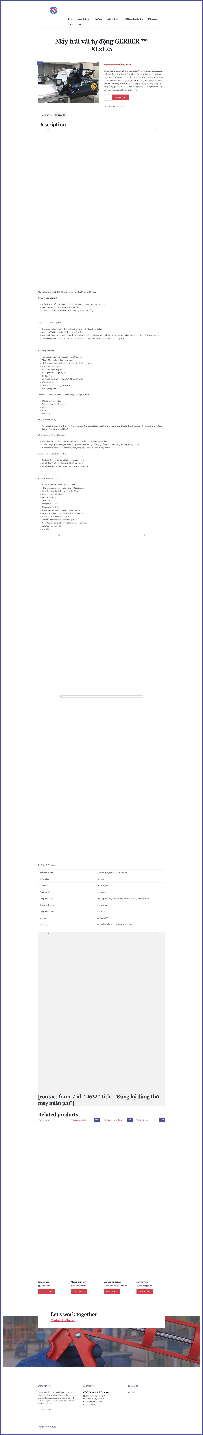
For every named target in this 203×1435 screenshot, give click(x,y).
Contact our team (44, 1410)
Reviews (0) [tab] (60, 115)
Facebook (131, 1392)
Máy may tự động (119, 106)
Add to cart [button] (46, 1291)
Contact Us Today (63, 1320)
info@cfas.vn (93, 1404)
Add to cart (120, 97)
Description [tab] (47, 115)
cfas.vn (54, 1427)
